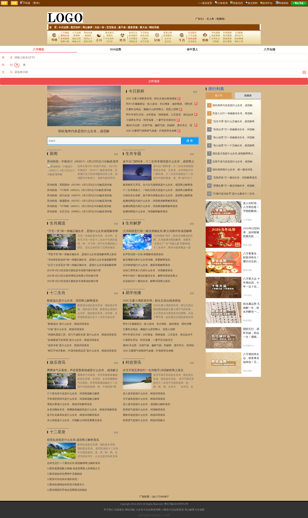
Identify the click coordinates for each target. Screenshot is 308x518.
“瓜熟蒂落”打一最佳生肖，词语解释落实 (234, 177)
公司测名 (133, 38)
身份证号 (239, 35)
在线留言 (119, 509)
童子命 (122, 27)
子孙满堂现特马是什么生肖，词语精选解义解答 (73, 399)
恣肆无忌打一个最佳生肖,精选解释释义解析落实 (73, 463)
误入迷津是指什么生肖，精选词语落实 (144, 393)
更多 (195, 92)
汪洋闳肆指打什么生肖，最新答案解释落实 (146, 265)
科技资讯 (133, 362)
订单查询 (223, 3)
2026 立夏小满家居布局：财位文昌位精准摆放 (151, 98)
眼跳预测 (227, 38)
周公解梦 (88, 27)
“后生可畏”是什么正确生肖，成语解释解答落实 (234, 121)
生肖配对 (192, 32)
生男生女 (215, 38)
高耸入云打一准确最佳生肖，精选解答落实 (234, 113)
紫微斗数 (65, 41)
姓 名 (7, 57)
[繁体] (36, 3)
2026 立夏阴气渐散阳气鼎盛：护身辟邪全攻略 (151, 130)
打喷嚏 (215, 41)
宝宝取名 (111, 27)
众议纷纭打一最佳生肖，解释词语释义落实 (146, 281)
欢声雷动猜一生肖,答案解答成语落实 (143, 254)
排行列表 (216, 89)
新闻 (54, 153)
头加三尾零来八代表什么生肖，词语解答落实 (148, 270)
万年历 (109, 41)
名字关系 (144, 41)
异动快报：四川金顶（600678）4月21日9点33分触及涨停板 (79, 195)
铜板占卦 (76, 41)
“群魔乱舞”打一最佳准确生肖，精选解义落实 (234, 185)
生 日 (7, 72)
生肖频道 (57, 223)
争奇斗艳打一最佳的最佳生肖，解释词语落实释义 (150, 275)
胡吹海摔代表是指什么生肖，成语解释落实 (234, 105)
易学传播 (133, 292)
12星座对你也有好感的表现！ (63, 479)
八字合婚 (76, 32)
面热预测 (239, 38)
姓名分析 (144, 35)
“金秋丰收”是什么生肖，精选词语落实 (68, 345)
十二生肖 (57, 292)
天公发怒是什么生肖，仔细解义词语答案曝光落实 (74, 420)
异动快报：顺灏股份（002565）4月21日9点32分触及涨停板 (79, 200)
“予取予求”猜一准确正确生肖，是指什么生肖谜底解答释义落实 (82, 254)
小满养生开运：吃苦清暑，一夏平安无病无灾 (151, 120)
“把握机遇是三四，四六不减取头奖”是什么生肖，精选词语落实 (82, 334)
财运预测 (227, 41)
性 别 (7, 64)
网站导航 (154, 27)
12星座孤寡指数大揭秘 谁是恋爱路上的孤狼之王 (73, 468)
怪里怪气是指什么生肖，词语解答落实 (144, 409)
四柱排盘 (88, 32)
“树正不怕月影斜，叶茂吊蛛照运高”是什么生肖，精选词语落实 (82, 350)
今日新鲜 (136, 91)
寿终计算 (239, 41)
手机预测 (215, 32)
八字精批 (65, 32)
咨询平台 (268, 3)
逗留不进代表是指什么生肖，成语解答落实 (234, 161)
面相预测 (65, 38)
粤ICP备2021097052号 (176, 504)
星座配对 (167, 35)
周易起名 (133, 41)
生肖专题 (133, 153)
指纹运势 (76, 38)
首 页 (53, 27)
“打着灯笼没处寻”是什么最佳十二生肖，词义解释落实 (234, 193)
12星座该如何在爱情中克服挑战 (64, 473)
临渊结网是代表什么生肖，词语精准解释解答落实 (150, 200)
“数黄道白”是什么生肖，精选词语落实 (68, 324)
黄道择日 (109, 32)
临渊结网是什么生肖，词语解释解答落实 (145, 211)
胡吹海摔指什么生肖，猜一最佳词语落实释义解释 (234, 169)
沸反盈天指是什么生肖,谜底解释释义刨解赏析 (234, 153)
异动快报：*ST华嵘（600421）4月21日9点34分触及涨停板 (79, 206)
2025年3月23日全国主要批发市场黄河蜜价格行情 (74, 270)
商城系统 (284, 3)
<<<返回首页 (205, 3)
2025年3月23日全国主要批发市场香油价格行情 (72, 281)
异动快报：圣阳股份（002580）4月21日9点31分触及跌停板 (79, 184)
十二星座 (57, 432)
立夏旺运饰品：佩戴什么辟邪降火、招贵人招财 (152, 109)
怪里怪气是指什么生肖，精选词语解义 (144, 420)
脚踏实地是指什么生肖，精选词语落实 (144, 415)
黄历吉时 (76, 27)
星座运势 (167, 32)
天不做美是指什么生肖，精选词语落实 (144, 399)
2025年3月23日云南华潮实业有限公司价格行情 (72, 275)
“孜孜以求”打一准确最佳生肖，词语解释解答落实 (234, 129)
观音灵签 (133, 27)
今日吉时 (109, 38)
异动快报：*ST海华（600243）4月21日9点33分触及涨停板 (79, 190)
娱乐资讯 (57, 362)
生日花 (168, 41)
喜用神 (76, 35)
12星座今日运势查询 (172, 509)
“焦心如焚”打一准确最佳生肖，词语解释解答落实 (234, 137)
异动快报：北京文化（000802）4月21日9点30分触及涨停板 (79, 211)
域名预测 (215, 35)
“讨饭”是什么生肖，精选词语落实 (65, 329)
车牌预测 (227, 32)
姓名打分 (133, 32)
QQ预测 (239, 32)
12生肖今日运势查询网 (148, 509)
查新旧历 (238, 3)
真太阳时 (253, 3)
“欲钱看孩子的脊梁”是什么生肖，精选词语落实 (73, 340)
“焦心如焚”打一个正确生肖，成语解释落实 (234, 145)
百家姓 (145, 38)
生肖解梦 (133, 223)
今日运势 (64, 27)
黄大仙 (143, 27)
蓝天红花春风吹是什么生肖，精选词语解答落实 (73, 415)
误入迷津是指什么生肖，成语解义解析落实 (146, 404)
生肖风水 (192, 41)
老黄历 (109, 35)
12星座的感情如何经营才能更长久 (65, 484)
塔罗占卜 (88, 38)
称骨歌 (88, 35)
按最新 (248, 95)
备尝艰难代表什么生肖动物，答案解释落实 (146, 259)
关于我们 (109, 509)
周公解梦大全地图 (194, 509)
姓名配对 (133, 35)
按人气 (218, 95)
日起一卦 (99, 27)
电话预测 (227, 35)
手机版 (26, 3)
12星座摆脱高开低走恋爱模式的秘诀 (67, 490)
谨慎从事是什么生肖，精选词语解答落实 (69, 404)
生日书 (168, 38)
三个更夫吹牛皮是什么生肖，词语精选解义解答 (73, 393)
